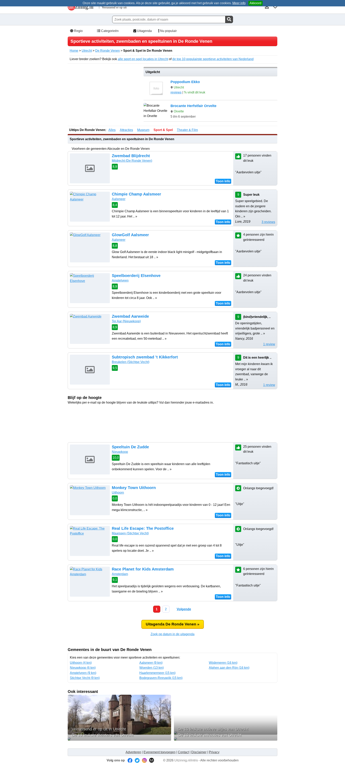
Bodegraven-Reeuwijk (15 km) (160, 678)
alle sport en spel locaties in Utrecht (143, 59)
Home (74, 50)
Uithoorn (118, 492)
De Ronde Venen (107, 50)
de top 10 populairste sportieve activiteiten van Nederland (213, 59)
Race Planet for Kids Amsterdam (143, 569)
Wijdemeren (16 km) (223, 662)
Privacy (214, 752)
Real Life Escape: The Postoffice (143, 528)
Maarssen (130, 533)
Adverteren (133, 752)
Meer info (239, 3)
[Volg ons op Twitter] (137, 760)
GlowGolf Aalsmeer (130, 235)
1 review (269, 344)
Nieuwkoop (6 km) (83, 667)
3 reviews (268, 222)
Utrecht (87, 50)
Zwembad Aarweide (130, 316)
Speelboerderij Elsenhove (136, 275)
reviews (176, 92)
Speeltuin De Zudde (130, 447)
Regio (78, 31)
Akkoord (255, 3)
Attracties (126, 130)
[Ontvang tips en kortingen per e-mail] (151, 760)
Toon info (223, 181)
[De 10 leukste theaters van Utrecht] (119, 739)
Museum (143, 130)
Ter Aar (126, 321)
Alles (112, 130)
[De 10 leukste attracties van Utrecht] (225, 739)
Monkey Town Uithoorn (134, 487)
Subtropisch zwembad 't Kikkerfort (145, 357)
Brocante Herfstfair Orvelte (193, 106)
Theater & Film (187, 130)
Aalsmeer (118, 199)
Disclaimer (198, 752)
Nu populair (168, 31)
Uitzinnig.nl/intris (186, 760)
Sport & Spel (163, 130)
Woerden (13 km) (151, 667)
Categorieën (109, 31)
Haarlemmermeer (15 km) (157, 673)
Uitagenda (144, 31)
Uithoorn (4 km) (81, 662)
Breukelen (130, 362)
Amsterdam (120, 574)
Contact (183, 752)
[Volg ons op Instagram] (144, 760)
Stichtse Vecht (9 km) (85, 678)
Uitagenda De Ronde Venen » (172, 624)
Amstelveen (120, 280)
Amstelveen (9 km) (83, 673)
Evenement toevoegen (159, 752)
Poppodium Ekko (185, 82)
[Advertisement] (104, 95)
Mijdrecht (132, 160)
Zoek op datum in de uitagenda (172, 634)
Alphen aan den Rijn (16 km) (229, 667)
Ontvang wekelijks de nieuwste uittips (172, 413)
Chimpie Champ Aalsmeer (136, 194)
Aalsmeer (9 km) (151, 662)
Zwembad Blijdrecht (131, 156)
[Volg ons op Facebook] (130, 760)
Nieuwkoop (120, 451)
